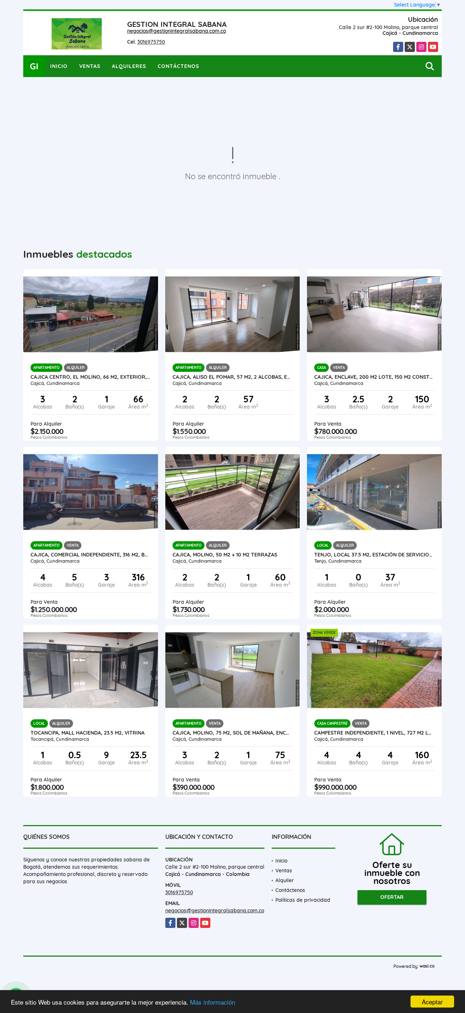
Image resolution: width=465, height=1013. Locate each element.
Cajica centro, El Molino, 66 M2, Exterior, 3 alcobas (91, 377)
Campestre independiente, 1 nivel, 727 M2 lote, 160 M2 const (374, 733)
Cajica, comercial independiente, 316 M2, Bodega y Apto (91, 555)
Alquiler (284, 880)
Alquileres (129, 66)
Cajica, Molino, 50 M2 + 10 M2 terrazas (225, 555)
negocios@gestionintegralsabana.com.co (176, 31)
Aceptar (432, 1001)
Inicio (59, 66)
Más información (212, 1001)
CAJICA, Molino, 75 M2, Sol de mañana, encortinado (233, 733)
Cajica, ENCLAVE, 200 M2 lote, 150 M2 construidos (374, 377)
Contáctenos (178, 66)
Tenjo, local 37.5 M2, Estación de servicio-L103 (374, 555)
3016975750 (151, 42)
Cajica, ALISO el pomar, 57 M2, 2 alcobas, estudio (233, 377)
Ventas (89, 66)
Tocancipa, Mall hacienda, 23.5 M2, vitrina (88, 733)
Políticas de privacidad (302, 900)
